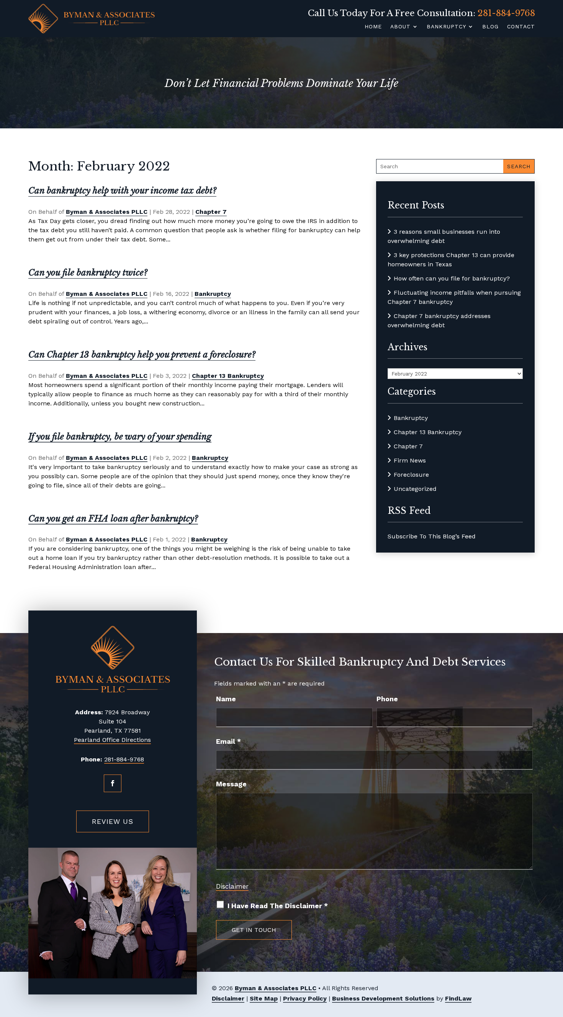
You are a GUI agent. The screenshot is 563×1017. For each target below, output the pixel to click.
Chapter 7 (211, 211)
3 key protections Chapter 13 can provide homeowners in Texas (451, 259)
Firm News (410, 460)
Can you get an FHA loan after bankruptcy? (113, 518)
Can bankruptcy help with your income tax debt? (122, 190)
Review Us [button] (112, 821)
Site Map (264, 998)
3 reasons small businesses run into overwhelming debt (444, 236)
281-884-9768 (506, 13)
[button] (555, 961)
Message (231, 784)
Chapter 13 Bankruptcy (228, 375)
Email (228, 741)
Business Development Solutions (383, 998)
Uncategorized (415, 488)
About (400, 26)
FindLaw (458, 998)
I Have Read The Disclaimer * (277, 906)
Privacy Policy (305, 998)
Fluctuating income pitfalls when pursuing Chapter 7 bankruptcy (454, 297)
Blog (490, 26)
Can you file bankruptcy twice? (87, 272)
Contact (521, 26)
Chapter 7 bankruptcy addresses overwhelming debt (439, 320)
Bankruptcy (446, 26)
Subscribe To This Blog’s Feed (432, 536)
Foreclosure (411, 474)
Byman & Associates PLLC (106, 211)
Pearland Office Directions (112, 739)
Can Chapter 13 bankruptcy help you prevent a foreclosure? (141, 354)
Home (373, 26)
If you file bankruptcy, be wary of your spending (119, 436)
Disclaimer (232, 886)
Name (226, 699)
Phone (387, 699)
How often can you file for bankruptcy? (452, 278)
